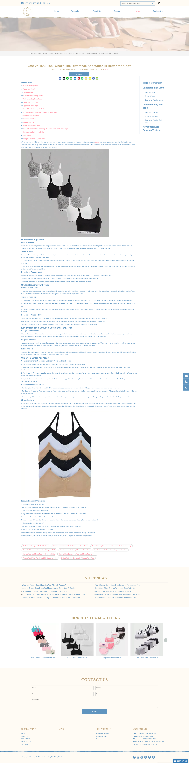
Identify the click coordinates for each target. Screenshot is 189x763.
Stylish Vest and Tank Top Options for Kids (39, 554)
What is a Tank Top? (31, 102)
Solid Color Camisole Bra (77, 658)
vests (97, 142)
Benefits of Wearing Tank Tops (34, 109)
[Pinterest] (153, 757)
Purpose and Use (29, 119)
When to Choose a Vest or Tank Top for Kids (39, 550)
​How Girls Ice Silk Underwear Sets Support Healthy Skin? (117, 594)
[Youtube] (145, 757)
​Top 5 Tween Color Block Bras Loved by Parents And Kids (117, 585)
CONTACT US (26, 742)
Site (106, 69)
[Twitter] (141, 757)
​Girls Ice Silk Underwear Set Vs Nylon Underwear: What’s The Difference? (51, 598)
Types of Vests (28, 92)
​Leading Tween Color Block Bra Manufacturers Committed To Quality (48, 588)
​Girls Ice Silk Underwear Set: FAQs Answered (113, 591)
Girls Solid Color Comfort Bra (147, 658)
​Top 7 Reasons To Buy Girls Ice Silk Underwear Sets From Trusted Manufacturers (53, 594)
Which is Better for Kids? (32, 125)
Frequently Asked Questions (34, 139)
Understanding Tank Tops (32, 99)
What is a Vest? (29, 89)
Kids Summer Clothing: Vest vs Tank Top (75, 550)
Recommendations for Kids (33, 132)
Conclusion (27, 135)
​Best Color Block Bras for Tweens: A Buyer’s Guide (115, 588)
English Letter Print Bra (112, 658)
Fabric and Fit (28, 122)
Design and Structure (31, 115)
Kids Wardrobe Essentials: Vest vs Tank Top (77, 558)
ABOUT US (25, 736)
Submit (94, 711)
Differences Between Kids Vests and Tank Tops (70, 546)
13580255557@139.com (37, 3)
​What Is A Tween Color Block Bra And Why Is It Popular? (44, 585)
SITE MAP (24, 744)
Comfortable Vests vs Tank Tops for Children (110, 550)
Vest (97, 739)
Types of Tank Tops (30, 105)
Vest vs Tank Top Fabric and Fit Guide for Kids (40, 558)
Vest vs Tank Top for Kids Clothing (36, 546)
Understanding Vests (30, 86)
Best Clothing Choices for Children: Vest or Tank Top (111, 546)
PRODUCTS (25, 739)
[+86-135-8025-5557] (186, 382)
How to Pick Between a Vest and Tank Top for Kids (77, 554)
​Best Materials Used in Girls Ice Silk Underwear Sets (115, 598)
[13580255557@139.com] (186, 375)
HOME (23, 733)
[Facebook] (134, 757)
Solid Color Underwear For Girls (42, 658)
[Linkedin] (138, 757)
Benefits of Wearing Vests (33, 96)
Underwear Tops (101, 736)
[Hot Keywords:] (153, 3)
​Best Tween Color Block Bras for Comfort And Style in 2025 (45, 591)
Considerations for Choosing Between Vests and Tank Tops (45, 129)
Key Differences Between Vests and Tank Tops (40, 112)
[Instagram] (149, 757)
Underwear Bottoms (102, 733)
